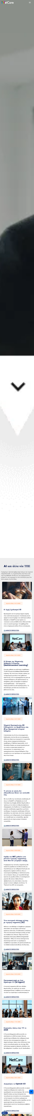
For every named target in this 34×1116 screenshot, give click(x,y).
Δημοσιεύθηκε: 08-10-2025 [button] (13, 655)
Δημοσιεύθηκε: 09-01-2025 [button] (13, 1077)
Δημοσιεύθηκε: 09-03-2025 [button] (13, 974)
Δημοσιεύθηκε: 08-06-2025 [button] (13, 850)
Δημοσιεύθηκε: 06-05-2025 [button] (13, 914)
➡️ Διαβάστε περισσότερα (11, 630)
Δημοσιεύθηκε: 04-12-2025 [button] (13, 603)
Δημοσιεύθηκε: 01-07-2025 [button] (13, 784)
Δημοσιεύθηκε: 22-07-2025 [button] (13, 719)
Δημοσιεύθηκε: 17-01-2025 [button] (13, 1022)
